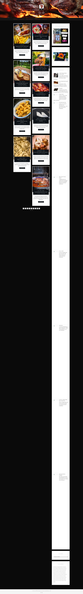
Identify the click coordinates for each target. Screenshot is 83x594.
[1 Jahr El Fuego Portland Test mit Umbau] (56, 75)
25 (37, 208)
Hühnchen (65, 574)
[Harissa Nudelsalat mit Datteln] (22, 110)
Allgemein (40, 34)
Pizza (65, 577)
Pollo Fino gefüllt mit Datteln (41, 152)
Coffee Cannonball (56, 571)
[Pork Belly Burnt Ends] (56, 138)
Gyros (57, 574)
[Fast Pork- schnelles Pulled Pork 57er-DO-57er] (56, 435)
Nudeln (57, 577)
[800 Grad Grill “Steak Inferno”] (56, 212)
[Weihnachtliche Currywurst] (22, 35)
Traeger (44, 118)
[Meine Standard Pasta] (22, 148)
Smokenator (61, 325)
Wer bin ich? (44, 19)
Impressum (40, 590)
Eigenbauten (21, 19)
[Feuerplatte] (56, 89)
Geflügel (55, 574)
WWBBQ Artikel (37, 19)
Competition (60, 571)
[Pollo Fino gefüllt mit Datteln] (40, 143)
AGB (50, 590)
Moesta (54, 577)
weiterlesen (41, 102)
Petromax (63, 577)
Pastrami (60, 577)
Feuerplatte (60, 88)
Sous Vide (57, 580)
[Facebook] (40, 13)
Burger (65, 568)
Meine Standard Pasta (22, 159)
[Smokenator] (56, 361)
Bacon (54, 568)
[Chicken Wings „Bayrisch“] (40, 60)
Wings (45, 67)
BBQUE (57, 568)
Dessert (20, 81)
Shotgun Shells (61, 94)
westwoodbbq (25, 47)
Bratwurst (62, 568)
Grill (42, 34)
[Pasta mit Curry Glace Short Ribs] (40, 30)
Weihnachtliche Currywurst (22, 46)
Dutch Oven (23, 81)
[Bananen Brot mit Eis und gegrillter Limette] (22, 72)
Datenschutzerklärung (45, 590)
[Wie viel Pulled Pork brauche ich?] (56, 82)
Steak (60, 580)
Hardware (41, 118)
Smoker (41, 190)
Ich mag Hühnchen (29, 19)
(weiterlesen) (55, 79)
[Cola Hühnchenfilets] (40, 88)
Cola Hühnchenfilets (41, 94)
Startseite (15, 19)
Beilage (59, 568)
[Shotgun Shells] (56, 96)
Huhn (62, 574)
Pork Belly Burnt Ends (62, 102)
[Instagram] (43, 13)
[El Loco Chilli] (56, 287)
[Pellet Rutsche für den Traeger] (40, 114)
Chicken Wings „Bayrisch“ (41, 68)
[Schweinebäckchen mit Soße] (40, 179)
